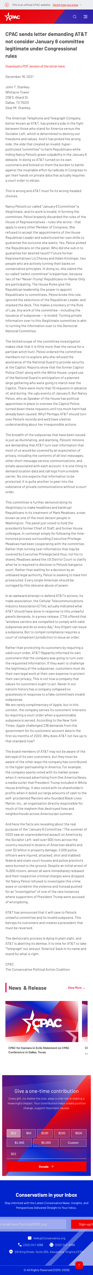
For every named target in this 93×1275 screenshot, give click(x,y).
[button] (74, 16)
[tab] (14, 1133)
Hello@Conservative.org (49, 1238)
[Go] (79, 1265)
